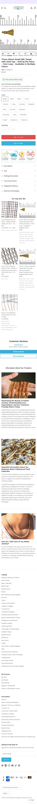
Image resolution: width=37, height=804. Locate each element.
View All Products (7, 663)
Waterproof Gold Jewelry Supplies (12, 666)
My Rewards (5, 683)
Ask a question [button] (18, 356)
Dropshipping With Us (8, 717)
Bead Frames (5, 589)
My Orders (4, 680)
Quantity (4, 125)
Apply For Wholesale (8, 686)
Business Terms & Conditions (11, 705)
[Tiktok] (16, 765)
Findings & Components (9, 620)
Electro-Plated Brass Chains (10, 617)
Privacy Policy (5, 722)
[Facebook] (6, 765)
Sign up (6, 760)
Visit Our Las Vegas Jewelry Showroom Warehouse (18, 737)
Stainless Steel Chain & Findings (12, 655)
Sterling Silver (5, 657)
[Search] (6, 8)
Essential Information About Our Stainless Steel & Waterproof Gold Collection (15, 469)
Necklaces (4, 637)
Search (3, 699)
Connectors (5, 609)
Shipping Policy (6, 731)
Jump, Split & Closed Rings (10, 629)
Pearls (3, 643)
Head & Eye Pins (6, 626)
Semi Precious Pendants (9, 652)
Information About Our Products (18, 368)
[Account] (31, 8)
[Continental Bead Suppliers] (18, 8)
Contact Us (5, 708)
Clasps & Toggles (7, 606)
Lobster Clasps (6, 632)
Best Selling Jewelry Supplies (10, 595)
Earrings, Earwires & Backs (9, 615)
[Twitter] (2, 765)
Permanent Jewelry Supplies (10, 646)
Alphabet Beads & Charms (10, 577)
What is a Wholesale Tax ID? (10, 688)
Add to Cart (18, 137)
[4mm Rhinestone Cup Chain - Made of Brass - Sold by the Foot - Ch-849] (9, 209)
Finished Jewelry (6, 623)
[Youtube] (12, 765)
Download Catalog (7, 714)
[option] (18, 31)
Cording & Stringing (7, 612)
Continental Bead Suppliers (13, 797)
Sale (2, 649)
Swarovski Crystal (7, 660)
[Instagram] (9, 765)
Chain (3, 600)
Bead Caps (5, 586)
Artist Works (5, 580)
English (5, 793)
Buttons (4, 597)
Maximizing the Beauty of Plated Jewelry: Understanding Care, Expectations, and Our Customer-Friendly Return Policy (15, 404)
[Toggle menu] (2, 8)
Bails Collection (6, 583)
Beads (3, 592)
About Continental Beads (9, 702)
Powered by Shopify (26, 797)
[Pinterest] (19, 765)
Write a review (18, 352)
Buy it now (18, 143)
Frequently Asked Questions (10, 719)
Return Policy (5, 728)
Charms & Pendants (8, 603)
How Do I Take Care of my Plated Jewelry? (15, 543)
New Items (5, 640)
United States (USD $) (10, 787)
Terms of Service (7, 734)
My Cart (4, 677)
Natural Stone (6, 635)
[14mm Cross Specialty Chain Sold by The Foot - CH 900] (9, 302)
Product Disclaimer (7, 725)
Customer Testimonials (9, 711)
